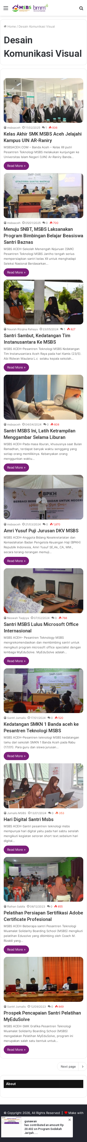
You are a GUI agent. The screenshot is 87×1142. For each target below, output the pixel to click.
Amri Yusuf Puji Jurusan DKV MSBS (41, 530)
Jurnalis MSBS (16, 813)
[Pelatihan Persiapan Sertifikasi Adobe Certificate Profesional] (43, 879)
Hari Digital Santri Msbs (29, 819)
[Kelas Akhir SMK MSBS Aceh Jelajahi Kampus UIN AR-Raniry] (43, 100)
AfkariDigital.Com (49, 1120)
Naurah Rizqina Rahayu (22, 329)
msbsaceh (13, 127)
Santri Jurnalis (16, 718)
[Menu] (5, 9)
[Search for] (81, 9)
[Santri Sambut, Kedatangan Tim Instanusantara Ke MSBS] (43, 302)
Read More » (16, 166)
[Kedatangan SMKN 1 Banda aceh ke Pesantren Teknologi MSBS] (43, 690)
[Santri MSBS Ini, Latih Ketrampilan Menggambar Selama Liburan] (43, 397)
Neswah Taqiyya (18, 618)
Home (11, 26)
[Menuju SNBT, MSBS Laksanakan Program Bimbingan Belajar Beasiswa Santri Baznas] (43, 195)
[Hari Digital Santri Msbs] (43, 785)
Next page (68, 1066)
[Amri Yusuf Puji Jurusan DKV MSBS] (43, 497)
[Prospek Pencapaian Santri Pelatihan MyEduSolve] (43, 979)
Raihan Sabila (16, 906)
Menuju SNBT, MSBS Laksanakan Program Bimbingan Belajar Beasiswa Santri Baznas (43, 235)
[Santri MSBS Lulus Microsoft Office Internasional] (43, 590)
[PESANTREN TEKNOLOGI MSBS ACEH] (30, 8)
